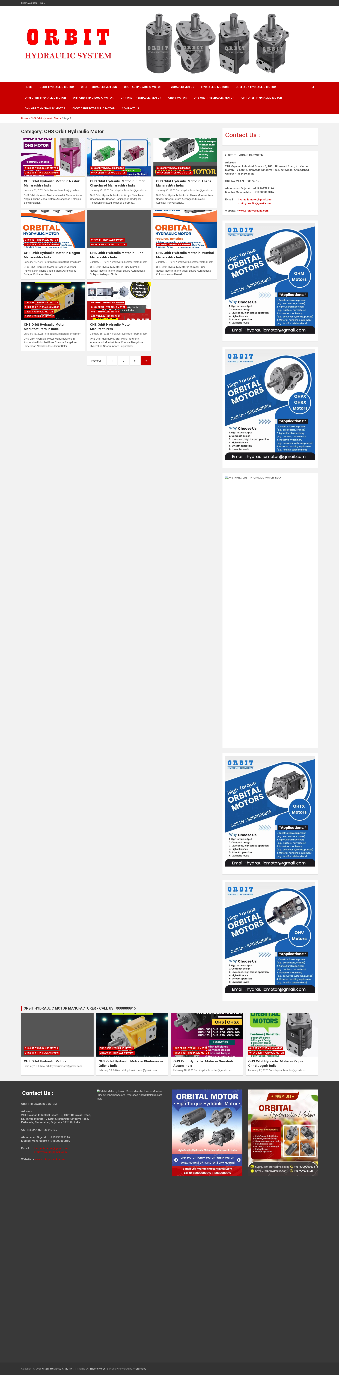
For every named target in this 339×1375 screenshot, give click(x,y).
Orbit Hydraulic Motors (39, 316)
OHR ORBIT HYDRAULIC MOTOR (141, 97)
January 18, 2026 (33, 333)
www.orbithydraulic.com (254, 210)
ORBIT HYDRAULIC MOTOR (57, 87)
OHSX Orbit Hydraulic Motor (42, 173)
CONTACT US (130, 108)
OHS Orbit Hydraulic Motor (41, 168)
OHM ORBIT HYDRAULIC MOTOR (45, 97)
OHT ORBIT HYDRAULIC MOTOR (261, 97)
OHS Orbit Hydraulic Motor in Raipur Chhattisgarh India (276, 1063)
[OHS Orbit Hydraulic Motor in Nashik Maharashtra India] (53, 157)
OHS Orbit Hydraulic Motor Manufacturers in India (44, 326)
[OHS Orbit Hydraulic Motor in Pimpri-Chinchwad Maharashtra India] (119, 157)
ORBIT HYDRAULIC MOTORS (99, 87)
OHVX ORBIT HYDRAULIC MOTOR (93, 108)
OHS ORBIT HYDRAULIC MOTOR (214, 97)
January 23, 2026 (33, 190)
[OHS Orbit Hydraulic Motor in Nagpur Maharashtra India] (53, 229)
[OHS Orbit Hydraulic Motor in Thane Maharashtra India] (185, 157)
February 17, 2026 (258, 1070)
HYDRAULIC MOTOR (181, 87)
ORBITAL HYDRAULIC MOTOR (143, 87)
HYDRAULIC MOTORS (215, 87)
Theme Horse (98, 1368)
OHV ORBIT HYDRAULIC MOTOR (45, 108)
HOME (28, 87)
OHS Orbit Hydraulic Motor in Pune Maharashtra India (116, 255)
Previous (96, 360)
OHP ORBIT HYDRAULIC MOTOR (93, 97)
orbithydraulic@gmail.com (254, 203)
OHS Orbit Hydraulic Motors (45, 1061)
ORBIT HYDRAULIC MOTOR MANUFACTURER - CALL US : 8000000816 (80, 1008)
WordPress (139, 1368)
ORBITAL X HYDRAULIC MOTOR (256, 87)
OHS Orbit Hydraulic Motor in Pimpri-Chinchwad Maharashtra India (118, 183)
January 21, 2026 (165, 190)
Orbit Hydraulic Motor (39, 312)
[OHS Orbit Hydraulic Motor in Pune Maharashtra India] (119, 229)
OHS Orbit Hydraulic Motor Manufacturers (110, 326)
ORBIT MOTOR (177, 97)
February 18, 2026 (34, 1066)
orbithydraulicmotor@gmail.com (63, 190)
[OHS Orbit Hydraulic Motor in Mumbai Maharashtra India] (185, 229)
